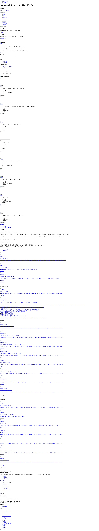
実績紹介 (4, 21)
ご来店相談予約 (5, 488)
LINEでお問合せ (5, 486)
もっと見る (2, 282)
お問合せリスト (5, 522)
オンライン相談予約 (6, 489)
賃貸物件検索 (2, 32)
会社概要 (4, 24)
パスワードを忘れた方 (6, 227)
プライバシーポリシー (6, 516)
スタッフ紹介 (4, 23)
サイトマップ (4, 517)
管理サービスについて (6, 249)
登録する (2, 224)
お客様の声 (4, 477)
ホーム (3, 512)
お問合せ (4, 485)
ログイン (4, 226)
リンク (3, 525)
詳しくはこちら (3, 38)
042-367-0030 (2, 480)
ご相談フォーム (5, 250)
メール (3, 526)
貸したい (4, 22)
